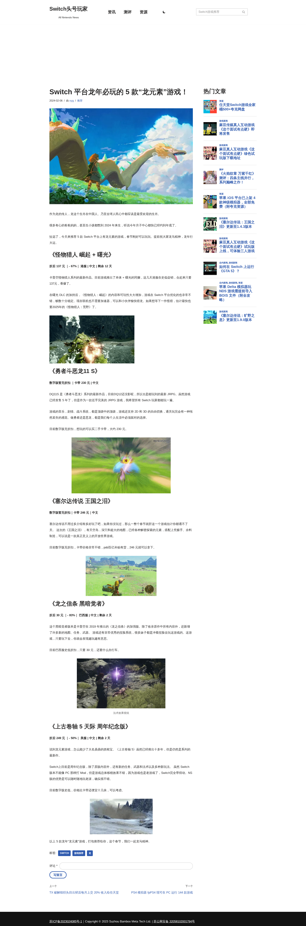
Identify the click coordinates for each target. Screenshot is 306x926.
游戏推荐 (78, 853)
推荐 (80, 100)
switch (64, 853)
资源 (144, 12)
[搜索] (244, 11)
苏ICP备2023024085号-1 (65, 921)
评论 (53, 866)
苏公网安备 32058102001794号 (174, 921)
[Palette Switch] (164, 12)
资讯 (112, 12)
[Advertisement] (153, 50)
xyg (71, 100)
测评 (128, 12)
